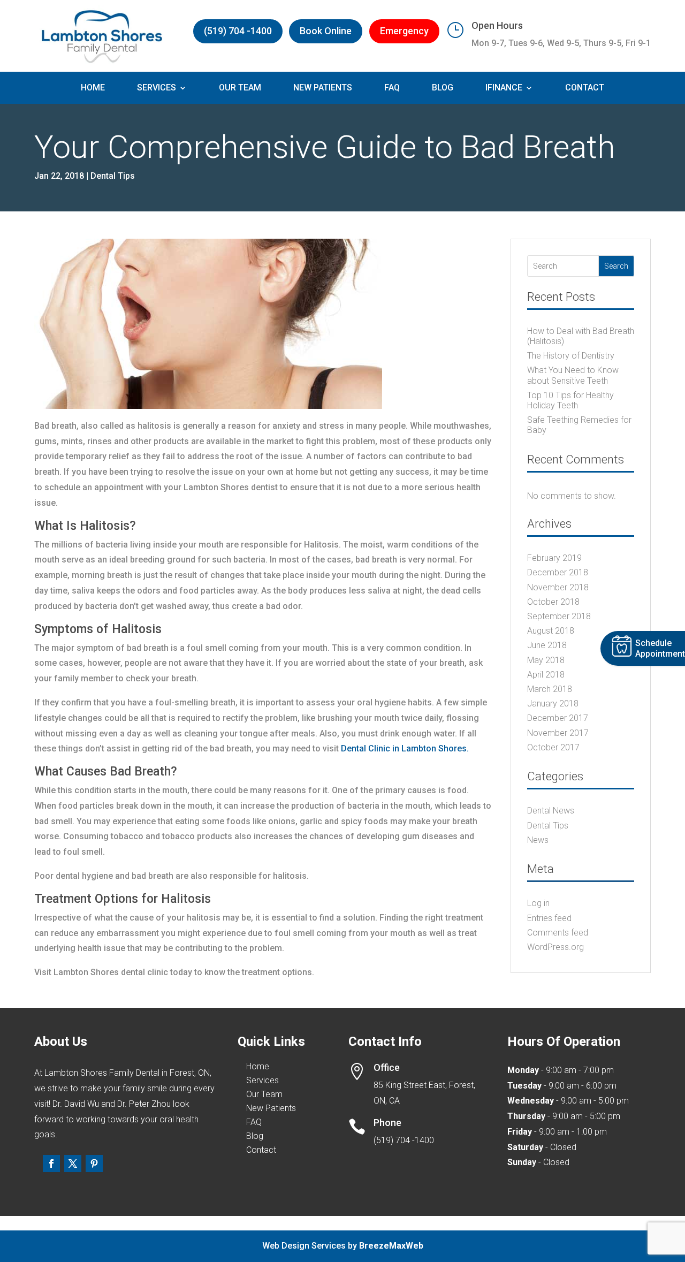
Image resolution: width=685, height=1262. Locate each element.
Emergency (404, 30)
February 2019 (554, 558)
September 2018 (559, 616)
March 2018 (549, 689)
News (538, 840)
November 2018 (558, 587)
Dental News (550, 810)
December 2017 (557, 718)
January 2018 (553, 703)
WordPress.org (555, 947)
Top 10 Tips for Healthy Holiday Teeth (570, 400)
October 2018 (553, 602)
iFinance (503, 88)
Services (156, 88)
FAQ (392, 88)
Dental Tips (112, 176)
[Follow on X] (72, 1163)
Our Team (240, 88)
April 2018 (546, 675)
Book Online (326, 30)
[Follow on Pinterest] (94, 1163)
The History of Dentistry (570, 356)
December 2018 (557, 572)
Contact (584, 88)
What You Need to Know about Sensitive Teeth (573, 375)
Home (93, 88)
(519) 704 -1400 (238, 30)
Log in (538, 903)
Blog (442, 88)
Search (616, 266)
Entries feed (549, 918)
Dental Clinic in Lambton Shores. (405, 748)
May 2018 (546, 660)
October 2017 (553, 747)
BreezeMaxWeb (391, 1246)
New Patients (322, 88)
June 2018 (547, 645)
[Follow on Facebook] (51, 1163)
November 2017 (558, 733)
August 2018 (550, 631)
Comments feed (557, 933)
